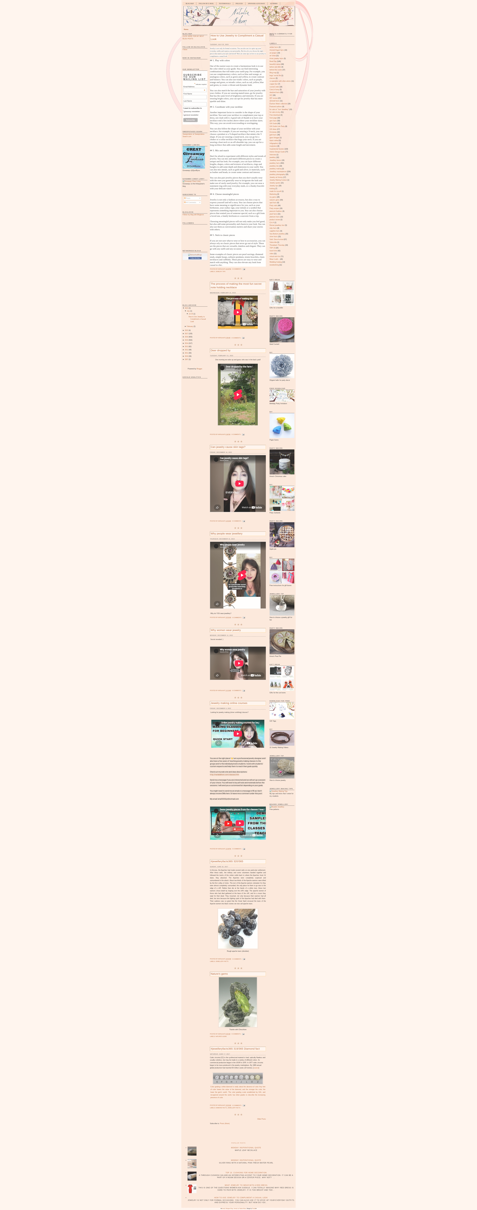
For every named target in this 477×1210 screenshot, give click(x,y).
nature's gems (221, 1036)
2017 (186, 333)
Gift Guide (273, 123)
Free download (275, 115)
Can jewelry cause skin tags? (228, 446)
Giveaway (273, 132)
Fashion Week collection (278, 104)
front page (273, 118)
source (256, 1068)
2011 (186, 353)
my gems (273, 197)
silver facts (274, 236)
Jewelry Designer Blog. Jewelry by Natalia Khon (234, 1208)
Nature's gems (219, 973)
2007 (186, 359)
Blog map (273, 73)
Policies (239, 3)
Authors (274, 3)
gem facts (273, 121)
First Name (187, 94)
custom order (274, 87)
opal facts (273, 203)
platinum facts (275, 217)
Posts (188, 198)
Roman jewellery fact (277, 225)
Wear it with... (274, 259)
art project (273, 53)
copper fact (274, 84)
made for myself (275, 191)
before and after (275, 67)
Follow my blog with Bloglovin (193, 215)
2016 (186, 337)
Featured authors (276, 106)
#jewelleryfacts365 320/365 (227, 861)
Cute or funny (274, 89)
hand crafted (274, 140)
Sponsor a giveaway (256, 3)
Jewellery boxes (275, 160)
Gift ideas (273, 129)
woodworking (274, 265)
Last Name (187, 101)
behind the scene (276, 70)
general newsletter (191, 115)
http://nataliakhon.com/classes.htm (224, 775)
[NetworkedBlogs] (195, 255)
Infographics (274, 143)
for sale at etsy (275, 112)
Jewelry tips (220, 271)
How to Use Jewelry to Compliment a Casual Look (197, 319)
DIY (271, 95)
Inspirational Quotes (277, 149)
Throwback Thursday (277, 245)
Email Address (194, 87)
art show (273, 56)
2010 (186, 356)
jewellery (273, 157)
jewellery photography (277, 174)
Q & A (272, 222)
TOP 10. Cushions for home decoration (246, 1173)
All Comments (191, 202)
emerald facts (274, 101)
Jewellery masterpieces (278, 171)
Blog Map (190, 3)
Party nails (273, 205)
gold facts (273, 135)
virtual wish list (275, 256)
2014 (186, 343)
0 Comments (236, 269)
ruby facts (273, 228)
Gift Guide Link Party (277, 126)
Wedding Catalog (276, 262)
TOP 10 (272, 248)
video (271, 253)
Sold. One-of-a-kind (276, 239)
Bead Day (273, 61)
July (188, 311)
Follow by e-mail (206, 3)
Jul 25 (191, 314)
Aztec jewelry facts (276, 58)
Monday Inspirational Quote (246, 1148)
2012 (186, 350)
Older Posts (261, 1119)
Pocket (254, 1208)
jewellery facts (222, 961)
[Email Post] (244, 269)
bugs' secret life (275, 75)
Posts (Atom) (225, 1123)
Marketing (273, 194)
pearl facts (273, 214)
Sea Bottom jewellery (277, 234)
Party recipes (274, 208)
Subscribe (273, 242)
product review (275, 220)
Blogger (199, 369)
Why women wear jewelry (226, 630)
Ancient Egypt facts (277, 50)
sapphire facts (275, 231)
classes (272, 78)
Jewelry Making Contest (278, 180)
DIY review (273, 98)
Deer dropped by (221, 350)
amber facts (274, 47)
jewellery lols (274, 166)
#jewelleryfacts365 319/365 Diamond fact (235, 1048)
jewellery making (275, 169)
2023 (186, 308)
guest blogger (274, 138)
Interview (273, 155)
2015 (186, 340)
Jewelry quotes (275, 183)
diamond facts (221, 1107)
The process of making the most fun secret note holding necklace (236, 285)
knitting (272, 188)
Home (186, 29)
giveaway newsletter (192, 111)
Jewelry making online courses (229, 703)
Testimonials (225, 3)
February (190, 326)
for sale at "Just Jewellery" (279, 109)
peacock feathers (276, 211)
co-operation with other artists (280, 81)
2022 (186, 330)
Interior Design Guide (277, 152)
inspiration (273, 146)
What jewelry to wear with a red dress (246, 1185)
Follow (185, 49)
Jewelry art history (276, 177)
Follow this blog (195, 258)
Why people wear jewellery (226, 533)
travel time (273, 251)
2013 (186, 346)
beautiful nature (275, 64)
